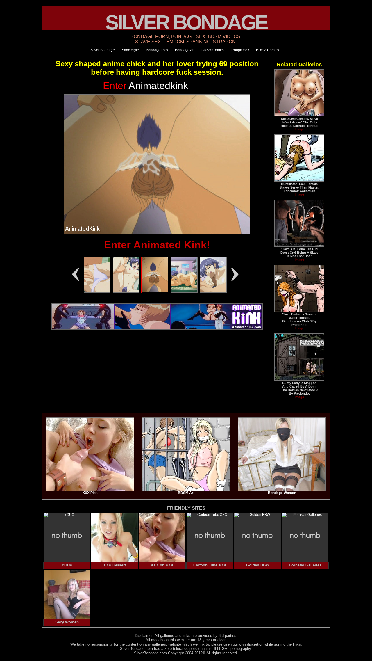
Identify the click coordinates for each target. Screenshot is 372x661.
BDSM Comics (212, 50)
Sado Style (130, 50)
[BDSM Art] (186, 490)
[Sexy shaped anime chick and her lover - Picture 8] (155, 291)
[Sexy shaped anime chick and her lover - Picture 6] (97, 291)
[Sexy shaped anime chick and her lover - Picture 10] (213, 291)
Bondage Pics (157, 50)
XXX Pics (90, 493)
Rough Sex (240, 50)
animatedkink (145, 85)
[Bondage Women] (282, 490)
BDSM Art (186, 493)
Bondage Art (184, 50)
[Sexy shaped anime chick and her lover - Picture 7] (126, 291)
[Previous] (75, 274)
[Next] (235, 274)
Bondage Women (282, 493)
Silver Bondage (102, 50)
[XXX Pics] (90, 490)
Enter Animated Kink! (157, 245)
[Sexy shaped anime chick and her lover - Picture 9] (184, 291)
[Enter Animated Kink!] (157, 164)
